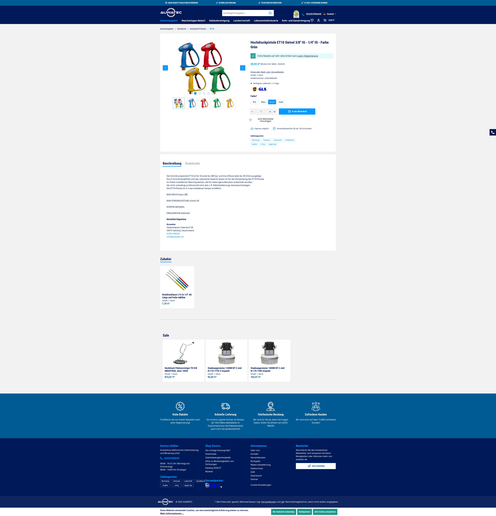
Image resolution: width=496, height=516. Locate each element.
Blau (263, 102)
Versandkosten (258, 457)
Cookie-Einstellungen (261, 484)
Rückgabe (255, 461)
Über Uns (255, 450)
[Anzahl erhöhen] (270, 111)
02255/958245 (313, 14)
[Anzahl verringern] (252, 111)
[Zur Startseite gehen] (171, 12)
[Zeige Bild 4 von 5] (208, 93)
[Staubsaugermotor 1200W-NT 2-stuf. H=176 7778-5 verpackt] (227, 353)
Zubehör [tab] (165, 259)
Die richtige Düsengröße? (217, 450)
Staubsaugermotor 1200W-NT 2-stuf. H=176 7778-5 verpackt (225, 369)
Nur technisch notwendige (284, 512)
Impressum (256, 475)
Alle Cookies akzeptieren (325, 512)
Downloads (210, 454)
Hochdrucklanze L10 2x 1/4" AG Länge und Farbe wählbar (177, 296)
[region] (204, 74)
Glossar (254, 479)
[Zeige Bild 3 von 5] (204, 93)
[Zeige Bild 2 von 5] (200, 93)
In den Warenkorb (299, 111)
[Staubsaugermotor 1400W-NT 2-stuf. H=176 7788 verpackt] (269, 353)
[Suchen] (270, 13)
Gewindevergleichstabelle (218, 457)
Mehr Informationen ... (172, 513)
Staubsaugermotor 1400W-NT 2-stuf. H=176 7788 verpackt (268, 369)
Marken (209, 471)
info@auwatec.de (175, 236)
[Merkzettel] (312, 20)
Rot (254, 102)
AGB (253, 472)
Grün (272, 102)
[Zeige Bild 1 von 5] (195, 93)
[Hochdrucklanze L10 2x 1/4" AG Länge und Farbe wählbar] (177, 279)
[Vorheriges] (165, 67)
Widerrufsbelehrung (261, 464)
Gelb (281, 102)
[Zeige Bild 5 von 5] (213, 93)
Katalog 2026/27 (213, 467)
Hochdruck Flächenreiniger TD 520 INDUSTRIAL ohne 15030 (181, 369)
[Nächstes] (242, 67)
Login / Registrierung (307, 55)
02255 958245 (173, 233)
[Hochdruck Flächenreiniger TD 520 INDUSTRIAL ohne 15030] (184, 353)
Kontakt (254, 454)
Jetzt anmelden (318, 466)
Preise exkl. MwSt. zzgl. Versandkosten (267, 72)
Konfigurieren (304, 512)
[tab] (172, 164)
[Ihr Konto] (318, 20)
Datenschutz (257, 468)
